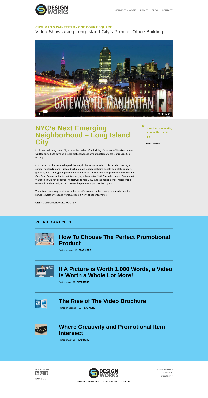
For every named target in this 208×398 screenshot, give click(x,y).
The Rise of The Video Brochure (102, 301)
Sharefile (125, 382)
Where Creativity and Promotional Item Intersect (112, 330)
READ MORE (85, 250)
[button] (125, 10)
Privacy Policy (110, 382)
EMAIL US (40, 378)
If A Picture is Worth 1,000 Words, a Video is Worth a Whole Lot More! (115, 272)
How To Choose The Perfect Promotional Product (114, 240)
